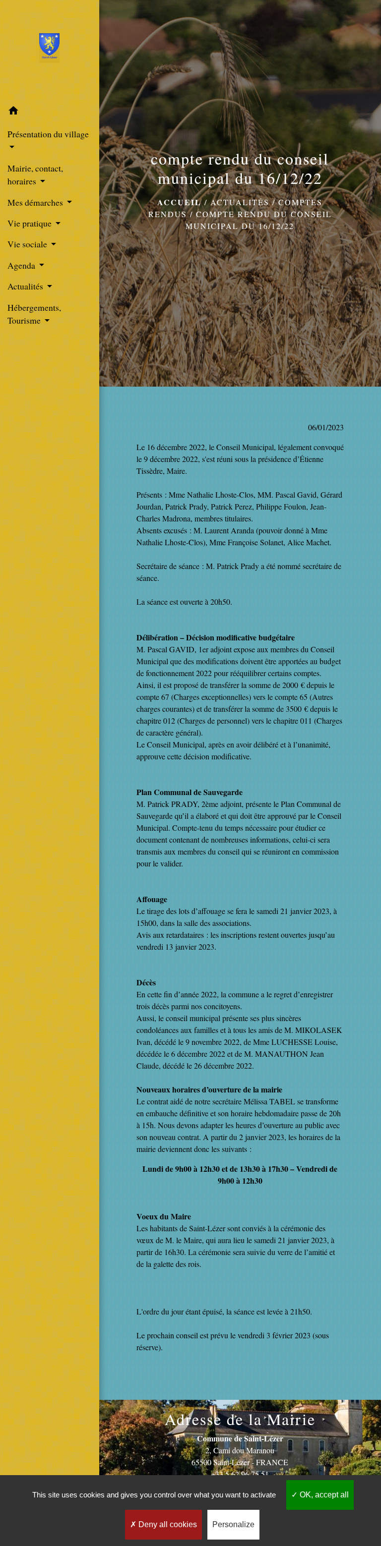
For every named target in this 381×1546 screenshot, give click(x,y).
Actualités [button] (26, 286)
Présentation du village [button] (48, 134)
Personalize (233, 1524)
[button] (49, 112)
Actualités (239, 202)
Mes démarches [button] (36, 202)
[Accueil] (49, 50)
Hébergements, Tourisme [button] (34, 313)
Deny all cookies (166, 1524)
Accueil (179, 202)
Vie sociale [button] (28, 244)
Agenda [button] (22, 265)
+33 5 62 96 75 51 (240, 1474)
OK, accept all (323, 1494)
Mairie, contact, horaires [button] (35, 174)
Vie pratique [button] (30, 223)
